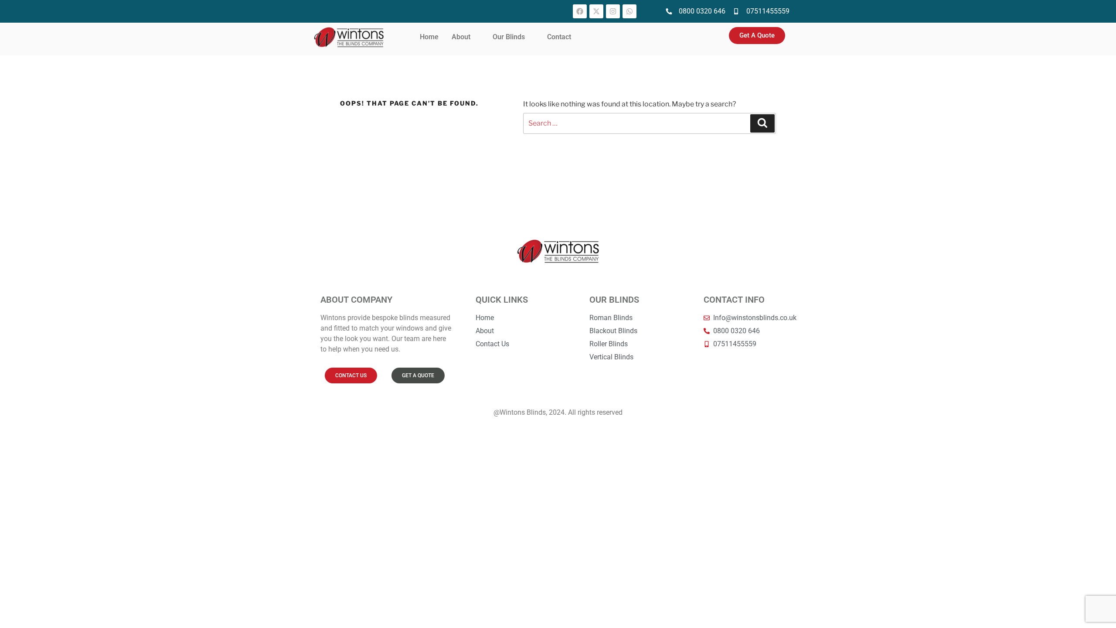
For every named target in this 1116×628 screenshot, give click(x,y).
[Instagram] (613, 11)
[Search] (762, 123)
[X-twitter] (596, 11)
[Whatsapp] (629, 11)
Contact (559, 37)
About (461, 37)
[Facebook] (580, 11)
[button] (465, 37)
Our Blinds (509, 37)
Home (429, 37)
